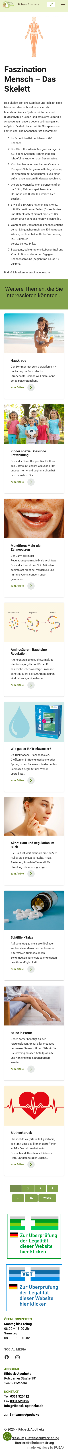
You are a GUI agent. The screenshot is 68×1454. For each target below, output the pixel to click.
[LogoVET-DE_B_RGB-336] (34, 1287)
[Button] (51, 4)
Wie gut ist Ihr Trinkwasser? (31, 749)
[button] (63, 4)
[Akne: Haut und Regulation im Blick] (34, 816)
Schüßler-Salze (22, 937)
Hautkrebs (18, 360)
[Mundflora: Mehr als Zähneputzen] (34, 518)
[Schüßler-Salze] (34, 910)
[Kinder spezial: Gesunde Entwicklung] (34, 424)
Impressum (16, 1438)
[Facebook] (6, 1357)
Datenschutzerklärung (42, 1438)
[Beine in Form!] (34, 1005)
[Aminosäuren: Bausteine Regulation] (34, 622)
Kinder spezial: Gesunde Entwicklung (28, 453)
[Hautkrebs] (34, 333)
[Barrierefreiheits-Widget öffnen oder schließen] (7, 1436)
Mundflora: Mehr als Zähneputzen (25, 548)
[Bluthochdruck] (34, 1106)
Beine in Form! (21, 1033)
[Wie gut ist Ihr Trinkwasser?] (34, 722)
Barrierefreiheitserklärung (34, 1443)
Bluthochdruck (21, 1133)
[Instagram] (17, 1357)
